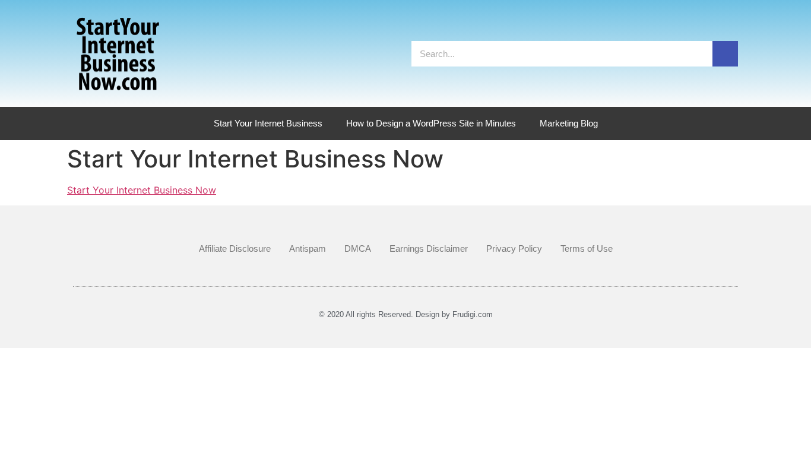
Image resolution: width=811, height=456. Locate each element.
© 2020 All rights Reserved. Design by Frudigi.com (406, 314)
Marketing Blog (569, 123)
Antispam (307, 248)
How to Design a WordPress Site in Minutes (431, 123)
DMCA (357, 248)
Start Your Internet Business (268, 123)
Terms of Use (586, 248)
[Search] (725, 53)
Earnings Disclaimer (428, 248)
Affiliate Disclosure (235, 248)
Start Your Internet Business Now (141, 190)
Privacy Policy (514, 248)
